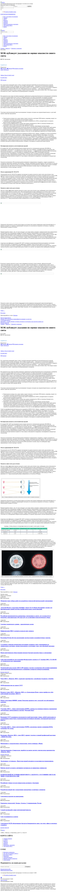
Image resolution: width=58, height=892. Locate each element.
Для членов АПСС (7, 25)
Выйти (5, 26)
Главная (5, 18)
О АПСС (5, 840)
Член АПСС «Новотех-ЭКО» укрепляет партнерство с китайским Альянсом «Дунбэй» (27, 678)
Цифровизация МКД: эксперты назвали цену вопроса (17, 631)
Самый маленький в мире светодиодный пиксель (16, 810)
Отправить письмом (18, 68)
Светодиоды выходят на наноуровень (12, 796)
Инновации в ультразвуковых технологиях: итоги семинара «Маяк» (22, 743)
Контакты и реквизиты (8, 852)
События (5, 21)
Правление (6, 856)
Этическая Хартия (7, 857)
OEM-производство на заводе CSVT (12, 685)
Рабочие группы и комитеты (10, 858)
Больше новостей (5, 322)
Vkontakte (4, 68)
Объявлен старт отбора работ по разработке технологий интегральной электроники (27, 601)
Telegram (10, 68)
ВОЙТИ (29, 6)
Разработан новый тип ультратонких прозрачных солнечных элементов (23, 789)
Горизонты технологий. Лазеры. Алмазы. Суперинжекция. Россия (21, 803)
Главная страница (7, 838)
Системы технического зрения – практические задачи (17, 624)
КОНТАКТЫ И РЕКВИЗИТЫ (8, 14)
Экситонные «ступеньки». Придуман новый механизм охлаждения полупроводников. (27, 761)
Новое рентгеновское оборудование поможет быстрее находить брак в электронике (26, 652)
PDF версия (3, 80)
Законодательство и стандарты (10, 24)
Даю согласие (4, 880)
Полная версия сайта (6, 869)
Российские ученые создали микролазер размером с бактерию (20, 783)
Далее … (3, 310)
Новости (5, 20)
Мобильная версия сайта (6, 870)
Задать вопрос (6, 859)
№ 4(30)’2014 (4, 77)
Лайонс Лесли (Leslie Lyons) (7, 75)
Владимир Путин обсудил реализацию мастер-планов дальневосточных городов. (26, 637)
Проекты (5, 23)
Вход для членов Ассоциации (10, 16)
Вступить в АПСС (7, 854)
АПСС (5, 19)
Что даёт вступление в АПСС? (10, 853)
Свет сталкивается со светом (9, 816)
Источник (3, 313)
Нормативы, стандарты (9, 845)
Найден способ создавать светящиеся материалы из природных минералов (24, 768)
